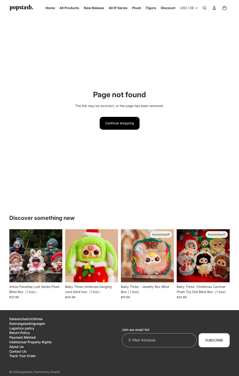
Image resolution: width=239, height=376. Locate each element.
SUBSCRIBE (214, 340)
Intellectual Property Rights (30, 342)
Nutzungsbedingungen (27, 324)
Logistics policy (21, 328)
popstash (26, 372)
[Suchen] (204, 8)
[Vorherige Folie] (14, 256)
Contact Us (18, 351)
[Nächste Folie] (57, 256)
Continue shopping (119, 123)
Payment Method (22, 337)
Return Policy (19, 333)
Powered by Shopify (46, 372)
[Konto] (214, 8)
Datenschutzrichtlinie (25, 319)
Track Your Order (22, 356)
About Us (16, 347)
